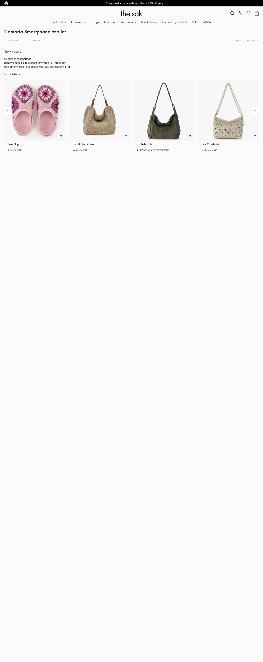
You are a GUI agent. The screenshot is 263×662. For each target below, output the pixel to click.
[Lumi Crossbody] (228, 110)
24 (243, 40)
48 (248, 40)
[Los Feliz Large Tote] (99, 110)
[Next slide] (255, 110)
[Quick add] (61, 135)
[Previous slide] (7, 110)
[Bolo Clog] (34, 110)
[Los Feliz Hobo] (163, 110)
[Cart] (257, 13)
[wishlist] (248, 13)
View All (255, 40)
